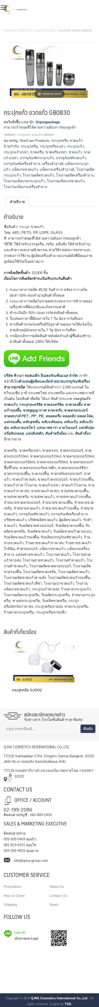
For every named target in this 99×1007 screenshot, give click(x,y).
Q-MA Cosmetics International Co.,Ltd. (59, 998)
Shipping (10, 904)
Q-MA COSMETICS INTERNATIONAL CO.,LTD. (37, 747)
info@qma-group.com (31, 860)
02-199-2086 (18, 809)
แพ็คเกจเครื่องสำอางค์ (57, 169)
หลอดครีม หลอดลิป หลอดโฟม (68, 416)
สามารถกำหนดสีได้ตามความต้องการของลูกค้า (40, 127)
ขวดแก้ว (75, 152)
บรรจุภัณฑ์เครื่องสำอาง (22, 164)
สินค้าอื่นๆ (82, 433)
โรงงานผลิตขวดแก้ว (38, 175)
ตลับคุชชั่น (30, 422)
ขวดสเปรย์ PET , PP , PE (23, 416)
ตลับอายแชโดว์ (22, 427)
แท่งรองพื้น (12, 422)
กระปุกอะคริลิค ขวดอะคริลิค (40, 404)
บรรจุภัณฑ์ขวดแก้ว (71, 158)
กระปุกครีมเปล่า (52, 146)
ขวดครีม (37, 152)
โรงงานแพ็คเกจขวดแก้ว (65, 181)
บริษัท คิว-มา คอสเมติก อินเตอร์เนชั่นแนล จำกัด (41, 375)
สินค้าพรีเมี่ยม (56, 433)
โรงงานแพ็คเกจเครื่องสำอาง (25, 187)
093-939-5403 (14, 839)
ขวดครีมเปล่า (56, 152)
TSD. (68, 1004)
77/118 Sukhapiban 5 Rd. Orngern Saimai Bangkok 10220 (49, 756)
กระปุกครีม (29, 146)
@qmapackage (47, 122)
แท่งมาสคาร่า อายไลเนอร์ (56, 427)
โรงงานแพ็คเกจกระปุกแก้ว (24, 181)
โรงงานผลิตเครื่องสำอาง (74, 175)
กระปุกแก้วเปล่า (16, 152)
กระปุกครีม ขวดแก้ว (44, 30)
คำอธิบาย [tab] (17, 202)
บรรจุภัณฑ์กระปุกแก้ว (37, 158)
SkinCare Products (17, 30)
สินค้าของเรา (14, 24)
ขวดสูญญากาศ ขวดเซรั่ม (42, 410)
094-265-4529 (14, 851)
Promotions (13, 886)
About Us (57, 886)
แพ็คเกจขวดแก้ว (25, 169)
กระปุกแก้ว (75, 146)
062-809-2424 (41, 815)
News (54, 904)
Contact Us (58, 896)
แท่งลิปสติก (34, 433)
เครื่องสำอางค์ (52, 164)
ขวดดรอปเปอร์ (75, 410)
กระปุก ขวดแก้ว (31, 227)
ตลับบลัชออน (51, 422)
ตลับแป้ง (70, 422)
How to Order (14, 896)
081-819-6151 (14, 845)
